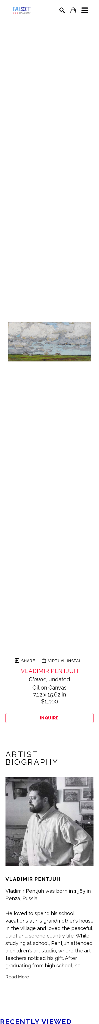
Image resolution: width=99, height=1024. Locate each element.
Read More (17, 977)
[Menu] (84, 10)
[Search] (62, 10)
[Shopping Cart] (73, 10)
